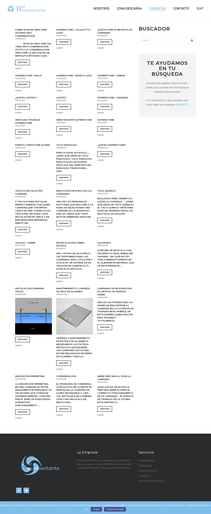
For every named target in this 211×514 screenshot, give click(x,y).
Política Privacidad (115, 509)
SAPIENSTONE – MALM (28, 75)
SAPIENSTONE (105, 119)
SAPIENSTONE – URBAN (111, 75)
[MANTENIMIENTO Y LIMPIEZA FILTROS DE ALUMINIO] (74, 333)
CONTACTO (181, 8)
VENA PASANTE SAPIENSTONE (74, 119)
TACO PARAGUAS (66, 145)
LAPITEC (61, 97)
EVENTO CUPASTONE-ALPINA (32, 145)
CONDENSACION (66, 376)
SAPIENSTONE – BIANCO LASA (74, 75)
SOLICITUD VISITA (148, 471)
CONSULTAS (157, 8)
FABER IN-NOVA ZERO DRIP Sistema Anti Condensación (31, 32)
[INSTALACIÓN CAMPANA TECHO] (33, 333)
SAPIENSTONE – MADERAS (112, 97)
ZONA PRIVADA (146, 460)
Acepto (96, 509)
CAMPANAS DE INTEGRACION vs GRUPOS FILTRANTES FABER (114, 291)
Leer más (22, 62)
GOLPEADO (104, 242)
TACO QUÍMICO (106, 190)
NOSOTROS (101, 8)
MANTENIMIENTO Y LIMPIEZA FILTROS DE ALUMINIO (73, 290)
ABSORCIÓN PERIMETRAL (30, 376)
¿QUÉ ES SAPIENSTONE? (111, 145)
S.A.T (200, 8)
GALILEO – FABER (25, 242)
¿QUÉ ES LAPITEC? (26, 97)
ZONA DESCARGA (129, 8)
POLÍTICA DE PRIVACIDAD (152, 481)
